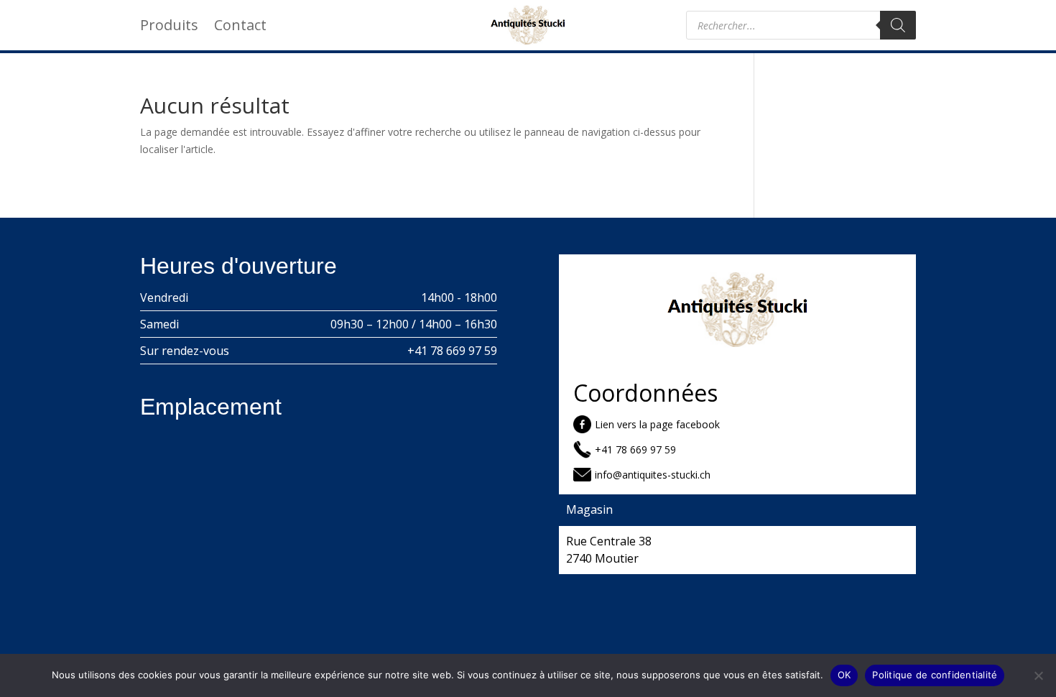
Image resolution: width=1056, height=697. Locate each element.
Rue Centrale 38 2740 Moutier (609, 549)
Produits (169, 27)
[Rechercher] (898, 25)
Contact (240, 27)
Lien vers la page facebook (657, 424)
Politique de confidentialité (934, 674)
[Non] (1038, 675)
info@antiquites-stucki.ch (652, 474)
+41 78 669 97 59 (452, 351)
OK (844, 674)
